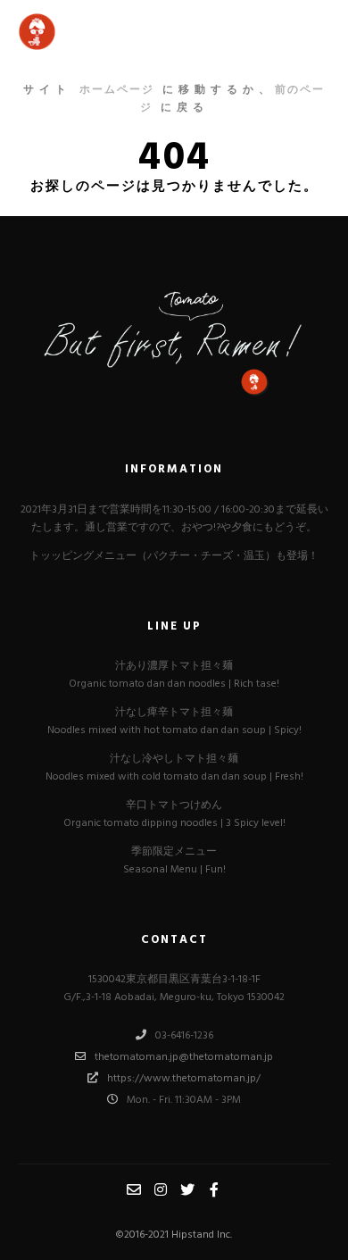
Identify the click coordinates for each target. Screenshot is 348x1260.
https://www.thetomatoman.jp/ (184, 1079)
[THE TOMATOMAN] (89, 31)
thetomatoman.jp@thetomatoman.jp (184, 1057)
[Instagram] (160, 1189)
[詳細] (314, 32)
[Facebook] (214, 1189)
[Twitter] (187, 1189)
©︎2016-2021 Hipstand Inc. (174, 1235)
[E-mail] (133, 1189)
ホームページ (116, 90)
